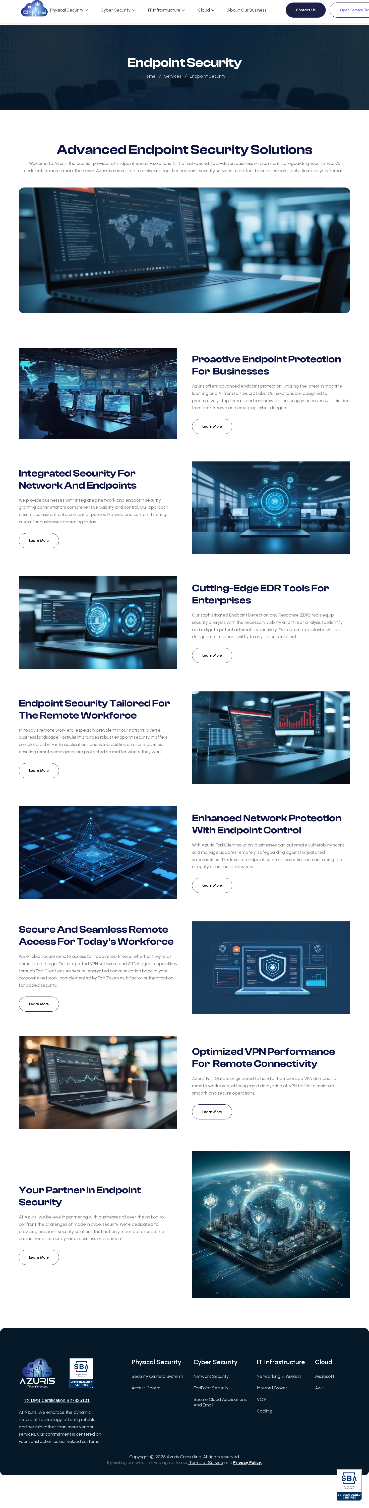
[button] (69, 10)
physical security (66, 10)
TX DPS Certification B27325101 (57, 1400)
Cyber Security (116, 10)
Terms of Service (205, 1462)
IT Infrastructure (164, 10)
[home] (34, 11)
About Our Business (247, 10)
